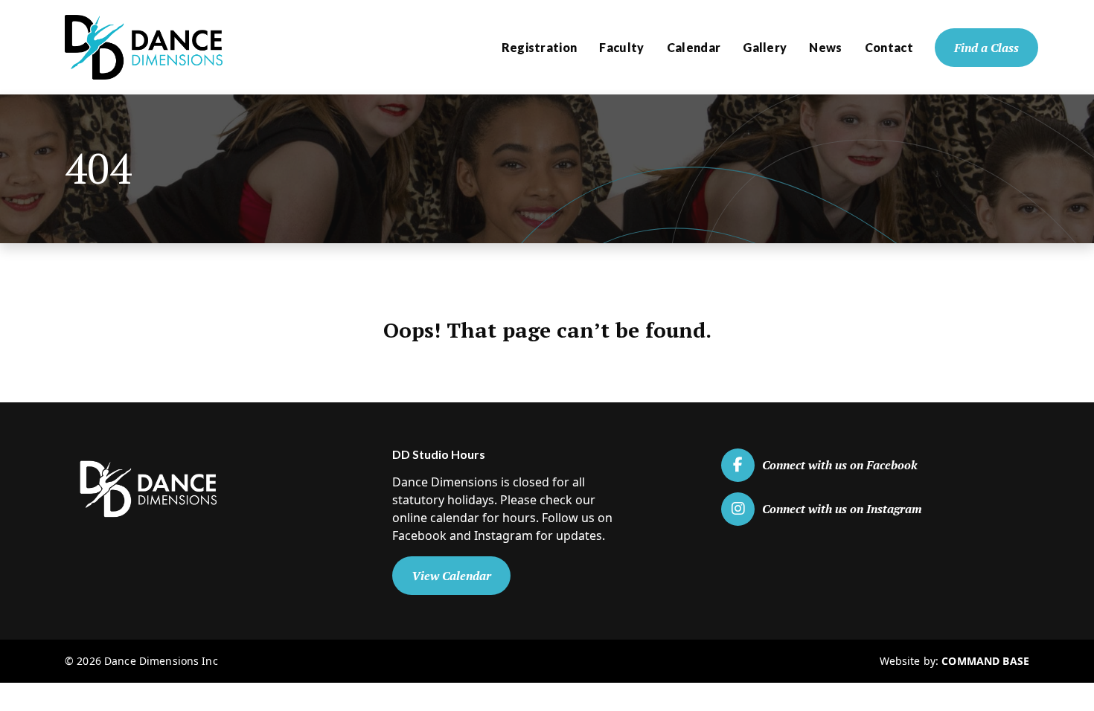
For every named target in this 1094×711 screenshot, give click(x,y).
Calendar (694, 47)
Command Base (985, 661)
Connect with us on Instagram (842, 509)
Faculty (621, 47)
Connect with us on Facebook (840, 465)
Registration (540, 47)
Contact (889, 47)
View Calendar (451, 575)
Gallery (765, 47)
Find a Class (986, 47)
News (825, 47)
